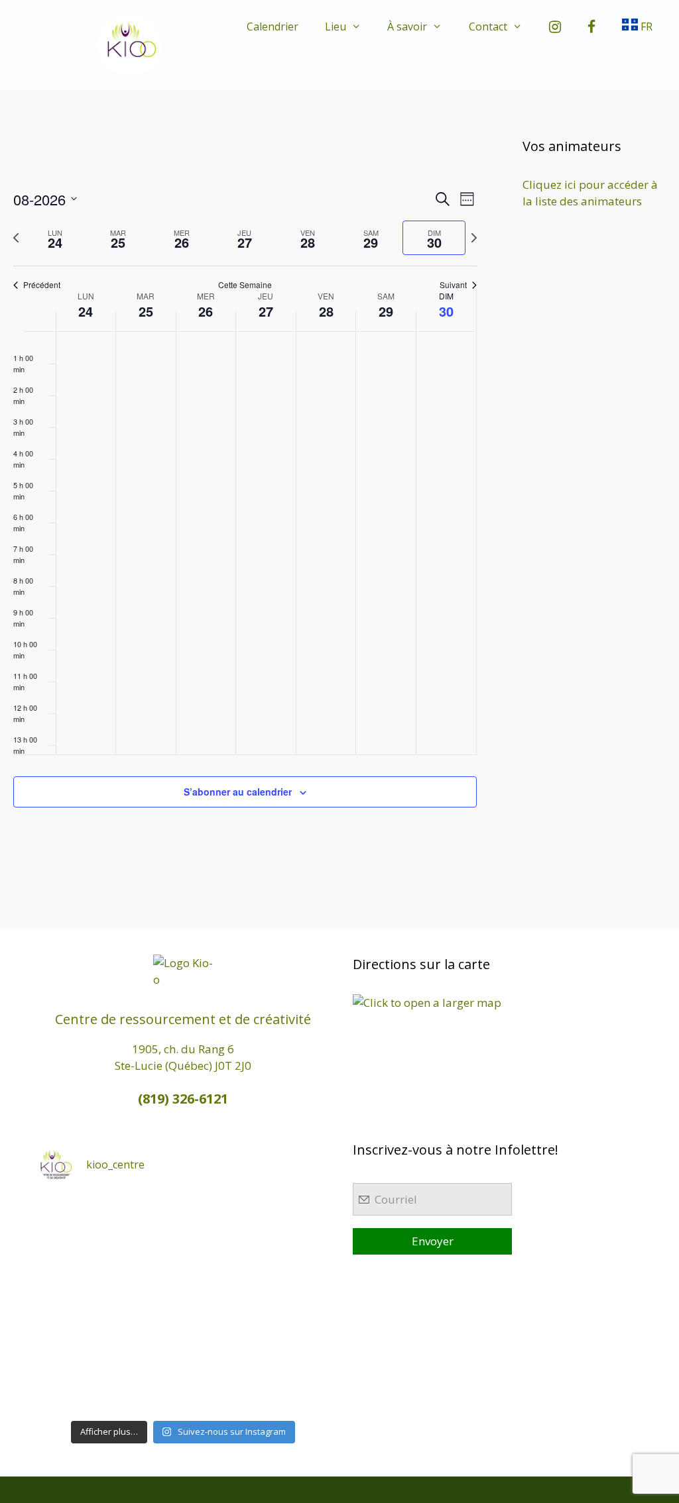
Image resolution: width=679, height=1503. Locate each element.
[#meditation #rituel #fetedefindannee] (146, 1303)
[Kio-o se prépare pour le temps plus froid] (73, 1347)
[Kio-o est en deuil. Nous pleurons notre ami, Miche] (219, 1347)
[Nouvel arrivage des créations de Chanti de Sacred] (219, 1391)
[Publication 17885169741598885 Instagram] (146, 1215)
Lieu (335, 26)
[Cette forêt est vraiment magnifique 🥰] (73, 1259)
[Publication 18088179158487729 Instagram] (293, 1259)
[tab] (55, 238)
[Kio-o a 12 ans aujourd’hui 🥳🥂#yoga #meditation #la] (293, 1391)
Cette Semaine (245, 285)
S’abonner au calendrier (238, 791)
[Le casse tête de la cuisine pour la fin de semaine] (73, 1391)
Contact (488, 26)
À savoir (407, 26)
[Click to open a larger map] (427, 1002)
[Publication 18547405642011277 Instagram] (219, 1259)
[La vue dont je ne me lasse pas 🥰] (293, 1347)
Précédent (41, 285)
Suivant (453, 285)
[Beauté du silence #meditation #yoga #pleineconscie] (146, 1259)
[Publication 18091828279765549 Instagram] (73, 1303)
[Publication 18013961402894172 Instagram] (219, 1215)
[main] (244, 514)
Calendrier (272, 26)
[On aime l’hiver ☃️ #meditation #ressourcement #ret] (219, 1303)
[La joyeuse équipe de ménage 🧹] (146, 1391)
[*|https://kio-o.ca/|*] (293, 1215)
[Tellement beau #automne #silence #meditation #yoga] (293, 1303)
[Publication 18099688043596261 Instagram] (73, 1215)
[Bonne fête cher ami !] (146, 1347)
